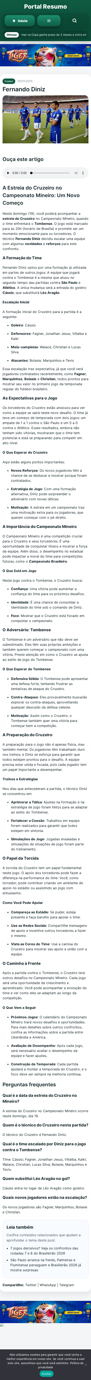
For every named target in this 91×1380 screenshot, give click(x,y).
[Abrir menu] (49, 20)
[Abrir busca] (74, 20)
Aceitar (46, 1373)
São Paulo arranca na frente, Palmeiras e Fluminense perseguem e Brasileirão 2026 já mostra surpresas (45, 1265)
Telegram (66, 1285)
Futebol (9, 81)
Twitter (30, 1285)
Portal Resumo (45, 6)
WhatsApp (48, 1285)
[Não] (86, 1365)
